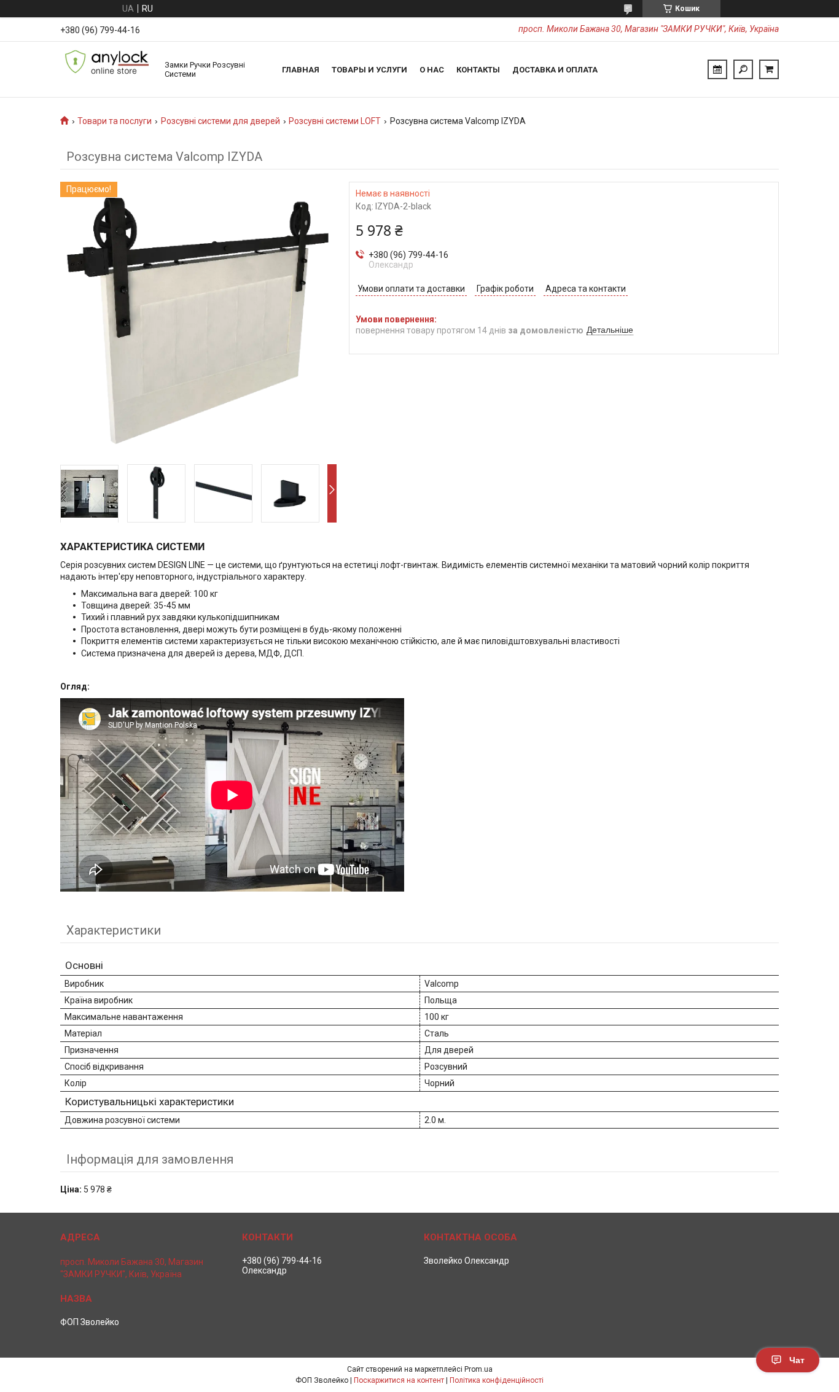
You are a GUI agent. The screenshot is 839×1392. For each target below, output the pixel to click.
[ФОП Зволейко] (106, 69)
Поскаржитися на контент (399, 1380)
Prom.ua (478, 1369)
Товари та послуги (114, 121)
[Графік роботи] (717, 69)
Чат (797, 1360)
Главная (300, 69)
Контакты (478, 69)
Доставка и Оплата (555, 69)
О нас (431, 69)
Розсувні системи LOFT (335, 121)
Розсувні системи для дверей (220, 121)
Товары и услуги (369, 69)
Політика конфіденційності (497, 1380)
